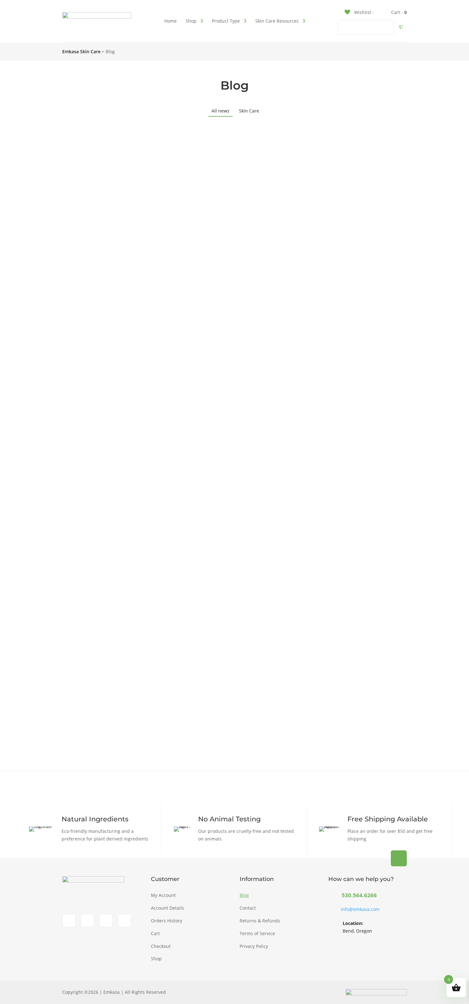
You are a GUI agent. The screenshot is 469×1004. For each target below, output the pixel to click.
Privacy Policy (254, 946)
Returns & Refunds (260, 921)
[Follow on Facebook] (69, 920)
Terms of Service (257, 933)
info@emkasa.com (360, 909)
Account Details (167, 908)
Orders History (166, 921)
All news (220, 111)
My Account (163, 895)
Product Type (226, 21)
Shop (191, 21)
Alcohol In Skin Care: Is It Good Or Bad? (139, 463)
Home (170, 21)
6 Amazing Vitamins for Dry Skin (127, 160)
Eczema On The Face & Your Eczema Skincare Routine (164, 564)
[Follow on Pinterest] (124, 920)
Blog (244, 895)
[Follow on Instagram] (87, 920)
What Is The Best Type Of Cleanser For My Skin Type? (163, 665)
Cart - (398, 12)
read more (94, 200)
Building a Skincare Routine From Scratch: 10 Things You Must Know (188, 261)
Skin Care (249, 111)
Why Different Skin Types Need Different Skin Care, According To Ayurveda (199, 362)
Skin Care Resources (277, 21)
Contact (248, 908)
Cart (155, 933)
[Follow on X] (106, 920)
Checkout (161, 946)
